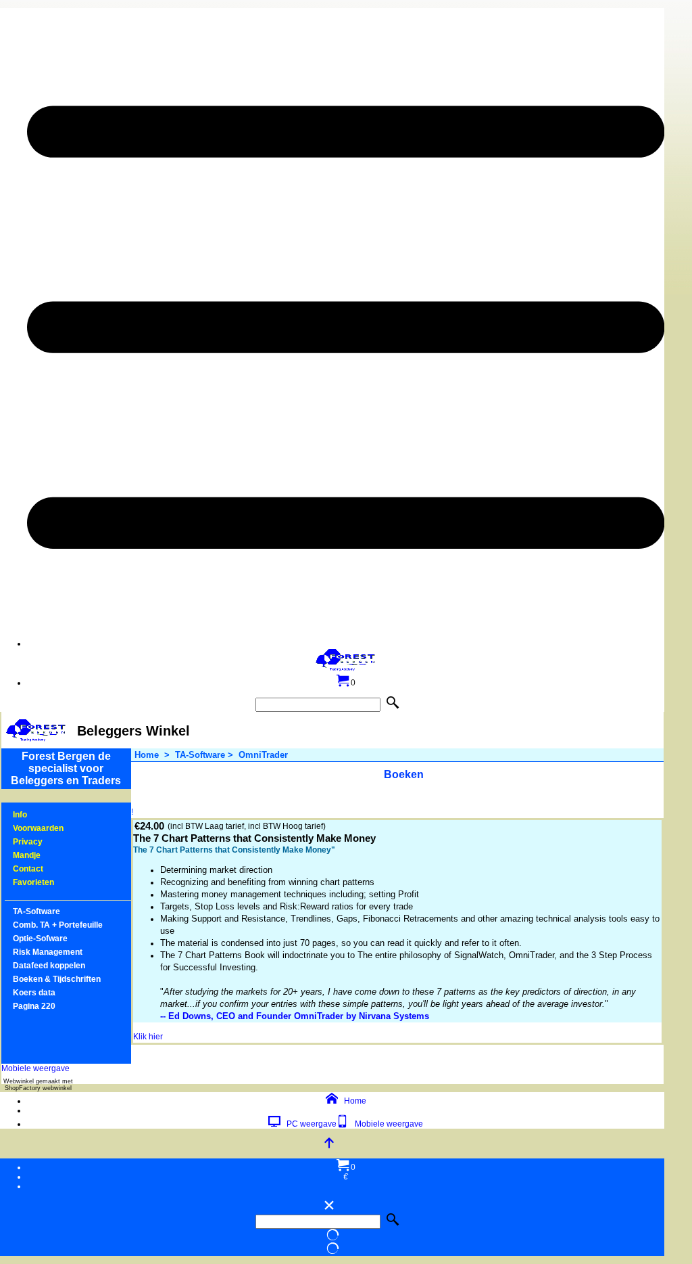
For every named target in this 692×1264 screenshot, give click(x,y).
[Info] (8, 814)
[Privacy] (8, 842)
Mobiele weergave (35, 1068)
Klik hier (148, 1036)
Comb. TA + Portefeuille (58, 925)
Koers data (34, 992)
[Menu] (345, 643)
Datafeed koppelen (49, 965)
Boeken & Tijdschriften (57, 979)
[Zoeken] (395, 703)
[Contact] (8, 869)
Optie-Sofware (40, 938)
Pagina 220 (34, 1006)
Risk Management (47, 952)
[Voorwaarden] (8, 828)
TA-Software (36, 911)
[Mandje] (8, 855)
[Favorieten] (8, 882)
